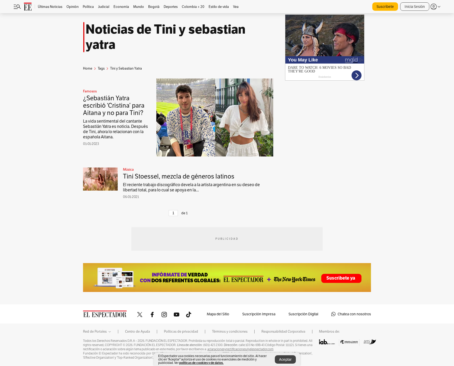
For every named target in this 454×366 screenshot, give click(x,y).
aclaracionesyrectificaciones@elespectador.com (240, 349)
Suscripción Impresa (258, 314)
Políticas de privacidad (181, 331)
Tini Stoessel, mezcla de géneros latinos (178, 176)
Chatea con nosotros (354, 314)
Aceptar (285, 359)
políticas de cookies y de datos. (201, 363)
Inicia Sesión (415, 6)
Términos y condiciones (229, 331)
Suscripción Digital (303, 314)
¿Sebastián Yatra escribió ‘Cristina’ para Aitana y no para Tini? (114, 105)
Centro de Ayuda (137, 331)
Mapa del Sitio (218, 314)
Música (128, 170)
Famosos (90, 91)
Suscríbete (385, 6)
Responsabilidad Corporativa (283, 331)
